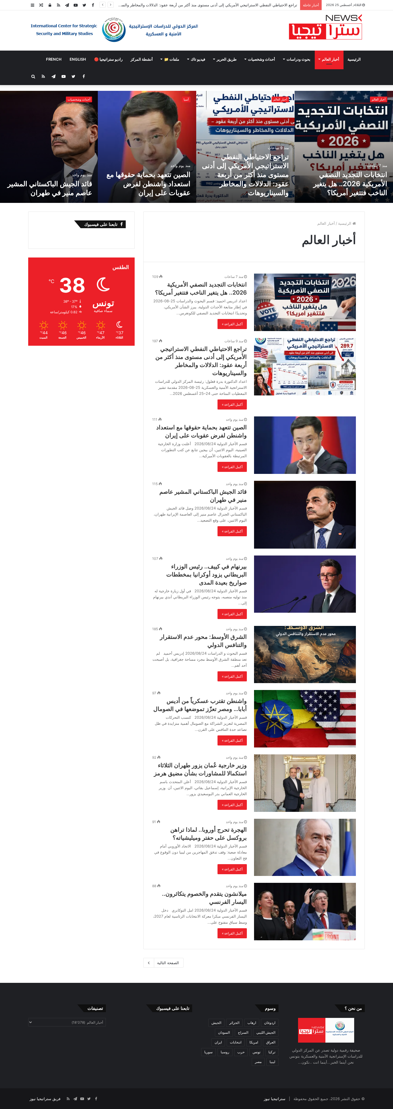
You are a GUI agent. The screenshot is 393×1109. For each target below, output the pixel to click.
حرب (241, 1052)
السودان (224, 1032)
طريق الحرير (226, 59)
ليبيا (272, 1062)
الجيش (216, 1022)
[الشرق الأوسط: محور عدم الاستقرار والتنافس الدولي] (305, 654)
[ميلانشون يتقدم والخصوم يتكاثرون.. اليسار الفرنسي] (305, 911)
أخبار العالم (330, 59)
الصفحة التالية (168, 962)
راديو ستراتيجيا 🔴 (108, 59)
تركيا (271, 1052)
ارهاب (251, 1022)
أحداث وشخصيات (261, 59)
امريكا (253, 1042)
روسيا (225, 1052)
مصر (258, 1062)
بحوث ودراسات (298, 59)
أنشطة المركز (142, 59)
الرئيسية (354, 59)
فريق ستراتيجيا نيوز (45, 1098)
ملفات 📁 (171, 59)
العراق (270, 1042)
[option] (344, 147)
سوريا (208, 1052)
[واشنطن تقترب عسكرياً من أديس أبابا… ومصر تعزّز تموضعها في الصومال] (305, 718)
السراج (243, 1032)
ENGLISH (78, 59)
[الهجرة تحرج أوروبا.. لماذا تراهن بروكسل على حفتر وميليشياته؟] (305, 847)
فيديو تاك (198, 59)
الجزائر (234, 1022)
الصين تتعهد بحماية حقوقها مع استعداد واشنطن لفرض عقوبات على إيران (148, 183)
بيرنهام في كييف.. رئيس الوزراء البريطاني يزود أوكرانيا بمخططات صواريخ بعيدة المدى (206, 574)
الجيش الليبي (265, 1032)
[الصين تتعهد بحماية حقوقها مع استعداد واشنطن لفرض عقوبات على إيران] (147, 147)
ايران (218, 1042)
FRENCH (54, 59)
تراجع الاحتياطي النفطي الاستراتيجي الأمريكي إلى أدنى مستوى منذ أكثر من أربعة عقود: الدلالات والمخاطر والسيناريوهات (245, 175)
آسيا (186, 99)
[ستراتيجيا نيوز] (325, 27)
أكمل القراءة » (232, 324)
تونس (256, 1052)
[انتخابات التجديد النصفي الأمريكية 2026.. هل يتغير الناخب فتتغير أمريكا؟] (344, 147)
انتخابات (235, 1042)
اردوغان (269, 1022)
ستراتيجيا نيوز (274, 1098)
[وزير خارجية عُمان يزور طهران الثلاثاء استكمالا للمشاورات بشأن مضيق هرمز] (305, 783)
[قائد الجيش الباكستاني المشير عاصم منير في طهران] (305, 515)
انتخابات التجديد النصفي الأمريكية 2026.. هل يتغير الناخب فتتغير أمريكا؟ (350, 183)
